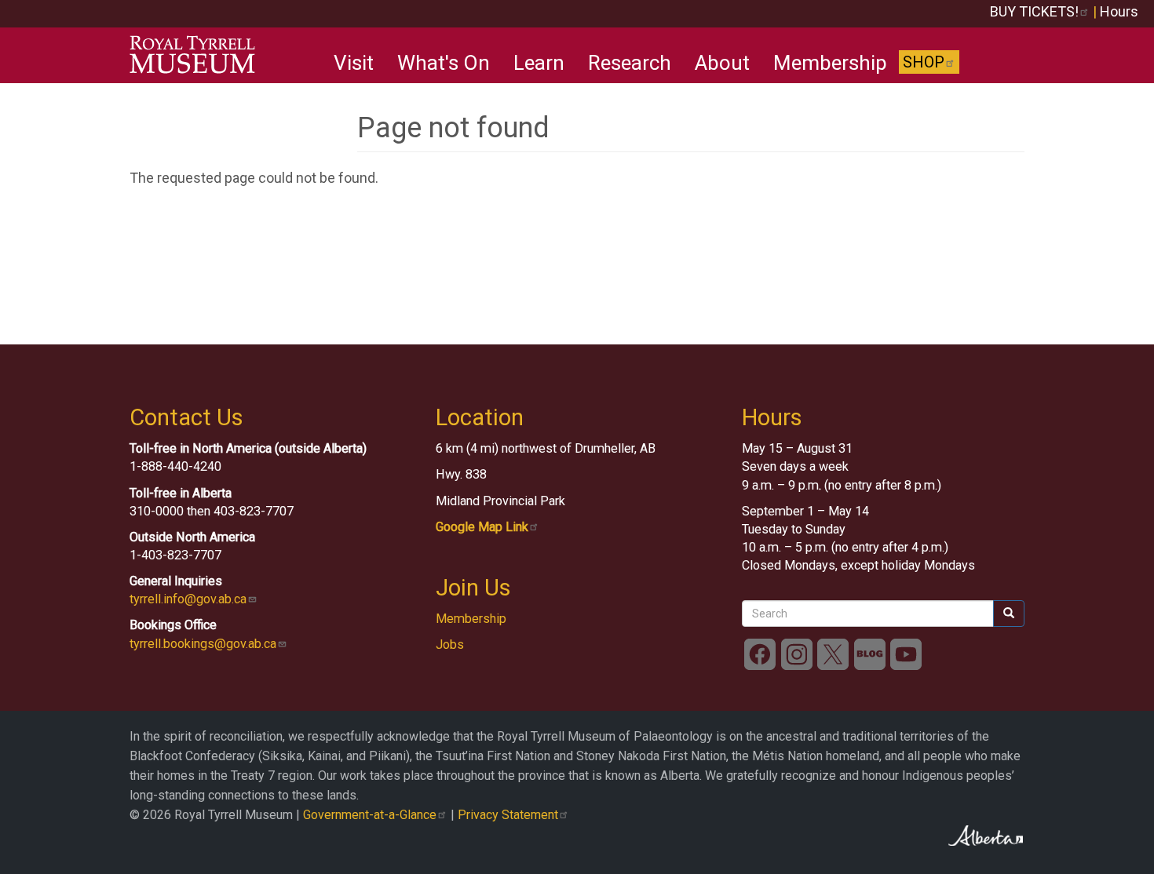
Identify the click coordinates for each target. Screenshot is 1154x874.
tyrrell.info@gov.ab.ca (188, 599)
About (722, 63)
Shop (923, 62)
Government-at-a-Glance (369, 814)
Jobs (450, 644)
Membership (830, 63)
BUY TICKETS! (1034, 11)
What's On (443, 63)
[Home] (198, 55)
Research (629, 63)
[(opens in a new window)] (760, 653)
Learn (538, 63)
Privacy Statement (508, 814)
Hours (1119, 11)
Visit (354, 63)
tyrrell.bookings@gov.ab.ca (203, 643)
